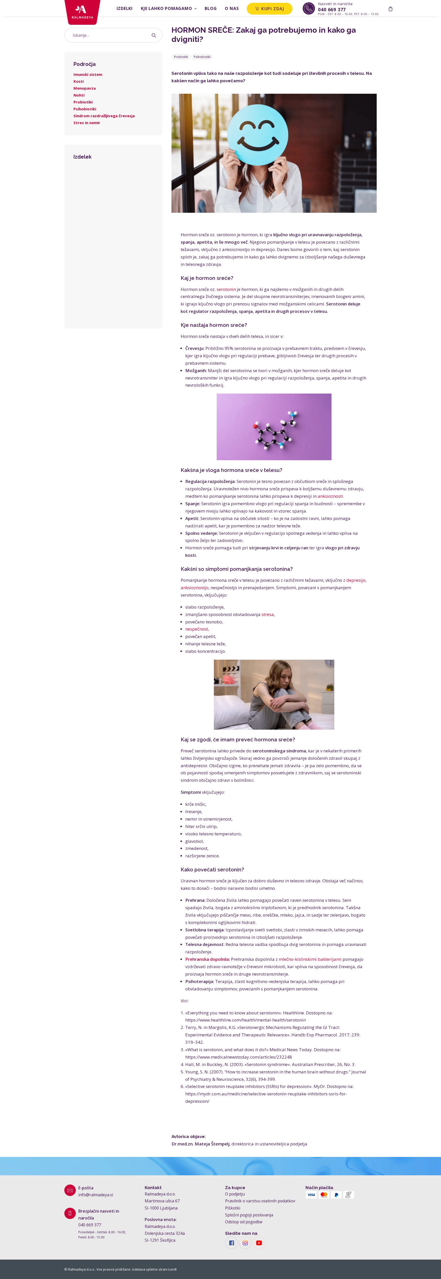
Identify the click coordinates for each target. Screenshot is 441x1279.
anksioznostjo (195, 587)
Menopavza (85, 88)
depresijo (355, 580)
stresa (268, 614)
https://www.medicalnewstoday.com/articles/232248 (238, 1057)
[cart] (390, 8)
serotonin (226, 289)
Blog (211, 8)
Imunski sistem (88, 74)
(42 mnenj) (113, 274)
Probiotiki (83, 101)
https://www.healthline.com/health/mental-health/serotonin (245, 1020)
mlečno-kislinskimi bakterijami (310, 959)
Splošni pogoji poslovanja (249, 1215)
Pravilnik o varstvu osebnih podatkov (260, 1201)
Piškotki (232, 1208)
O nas (232, 8)
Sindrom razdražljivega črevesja (104, 115)
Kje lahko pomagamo (166, 8)
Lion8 (172, 1269)
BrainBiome (113, 253)
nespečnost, (197, 629)
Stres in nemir (87, 122)
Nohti (79, 95)
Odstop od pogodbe (243, 1222)
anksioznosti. (331, 496)
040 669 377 (89, 1225)
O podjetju (235, 1194)
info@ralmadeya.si (95, 1195)
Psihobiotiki (85, 108)
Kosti (79, 81)
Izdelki (125, 8)
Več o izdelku (113, 310)
